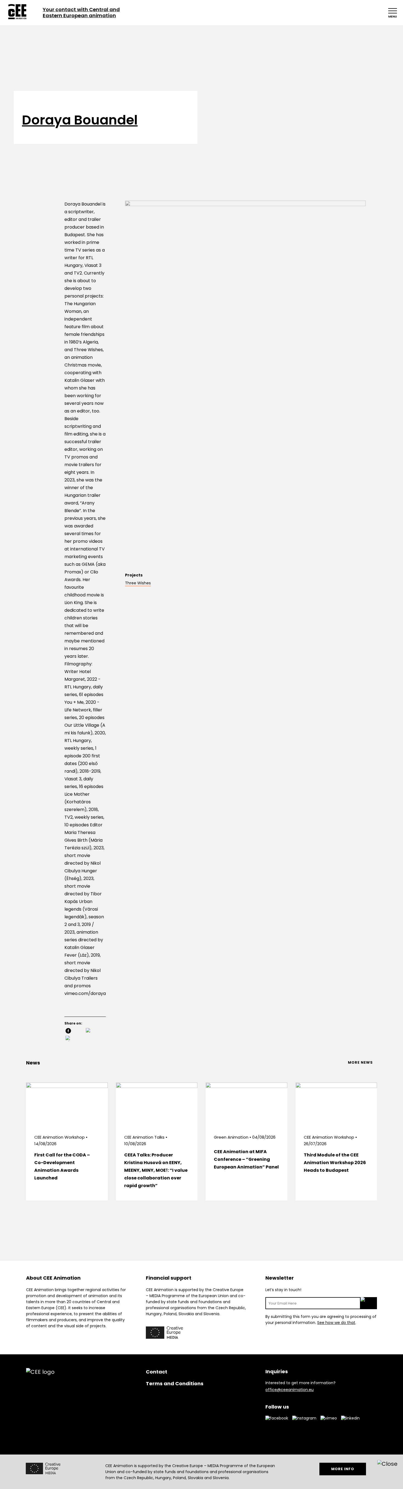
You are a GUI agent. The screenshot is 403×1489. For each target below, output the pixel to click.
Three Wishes (138, 583)
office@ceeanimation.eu (289, 1389)
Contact (156, 1371)
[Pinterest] (74, 1039)
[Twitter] (95, 1031)
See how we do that (336, 1322)
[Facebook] (74, 1031)
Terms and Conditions (174, 1383)
